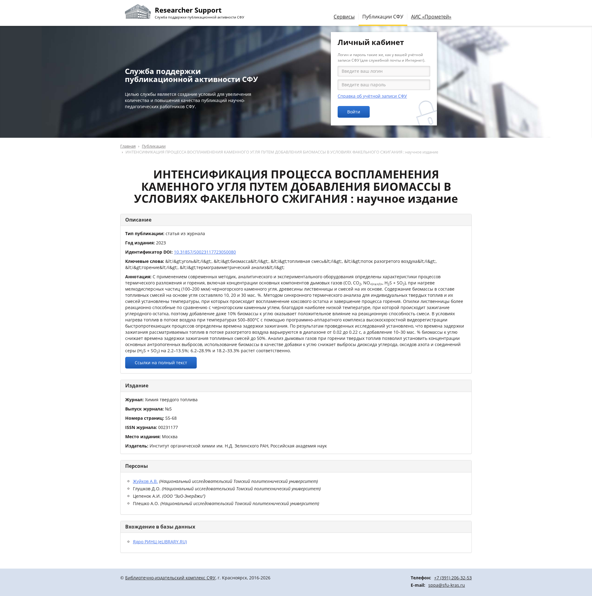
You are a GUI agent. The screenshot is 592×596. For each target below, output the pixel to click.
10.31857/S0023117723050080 (205, 252)
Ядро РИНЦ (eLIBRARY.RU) (160, 542)
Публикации (154, 146)
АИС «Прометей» (431, 17)
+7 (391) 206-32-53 (453, 578)
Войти (353, 112)
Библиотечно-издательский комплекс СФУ (170, 578)
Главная (128, 146)
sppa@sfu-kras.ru (446, 585)
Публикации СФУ (382, 17)
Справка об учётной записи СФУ (372, 96)
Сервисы (344, 17)
